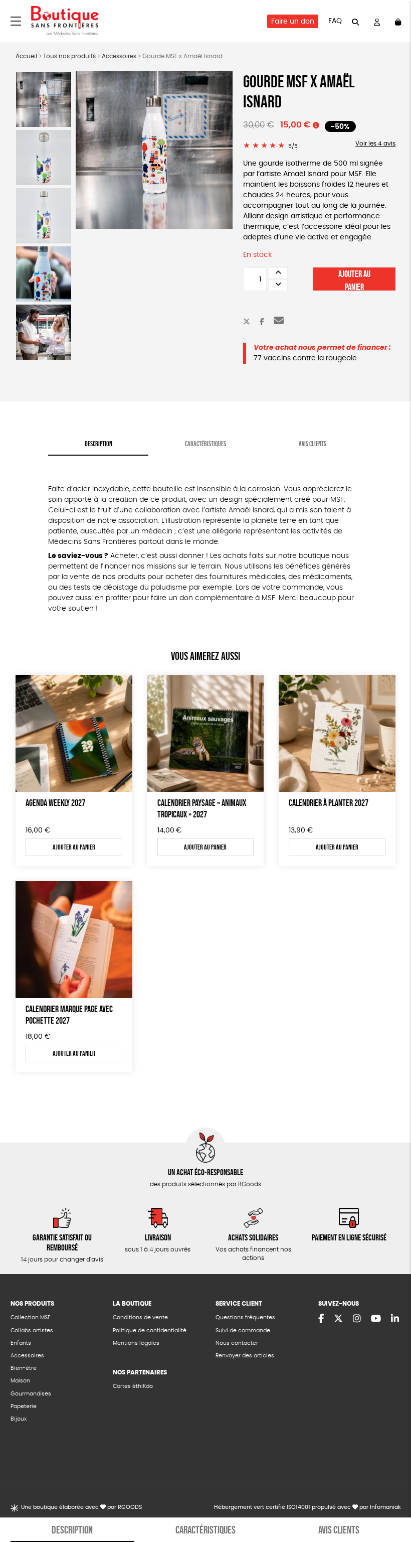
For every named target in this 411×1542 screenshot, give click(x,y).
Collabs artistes (32, 1330)
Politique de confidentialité (149, 1330)
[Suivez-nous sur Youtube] (376, 1319)
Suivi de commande (243, 1330)
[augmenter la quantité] (278, 273)
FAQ (335, 21)
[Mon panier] (398, 21)
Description (98, 444)
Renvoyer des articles (245, 1355)
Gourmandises (31, 1393)
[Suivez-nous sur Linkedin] (395, 1319)
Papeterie (24, 1406)
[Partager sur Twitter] (246, 322)
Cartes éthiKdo (133, 1386)
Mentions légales (136, 1343)
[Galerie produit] (154, 150)
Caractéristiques (205, 444)
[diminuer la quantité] (278, 285)
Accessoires (119, 56)
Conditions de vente (140, 1317)
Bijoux (19, 1419)
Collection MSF (30, 1317)
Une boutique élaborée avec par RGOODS (81, 1507)
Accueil (26, 56)
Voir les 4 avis (375, 144)
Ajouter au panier (354, 279)
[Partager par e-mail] (279, 322)
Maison (20, 1380)
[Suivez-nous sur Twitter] (338, 1319)
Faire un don (292, 21)
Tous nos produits (69, 56)
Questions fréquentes (245, 1317)
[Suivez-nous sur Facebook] (321, 1319)
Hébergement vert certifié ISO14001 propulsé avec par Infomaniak (307, 1507)
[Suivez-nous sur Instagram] (357, 1319)
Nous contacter (237, 1343)
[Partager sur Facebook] (262, 322)
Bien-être (24, 1368)
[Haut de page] (391, 1502)
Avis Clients (312, 444)
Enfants (21, 1343)
